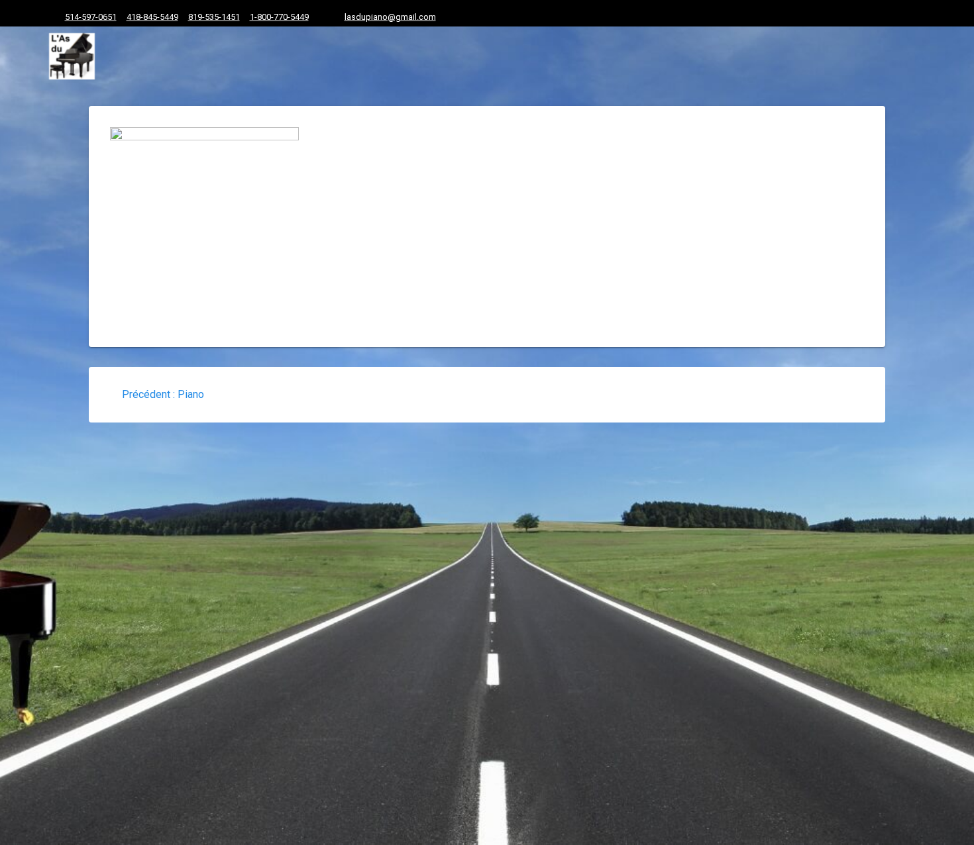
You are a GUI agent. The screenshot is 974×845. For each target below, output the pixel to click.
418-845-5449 (152, 17)
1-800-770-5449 (279, 17)
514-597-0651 (91, 17)
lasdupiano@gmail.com (390, 17)
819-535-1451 (214, 17)
